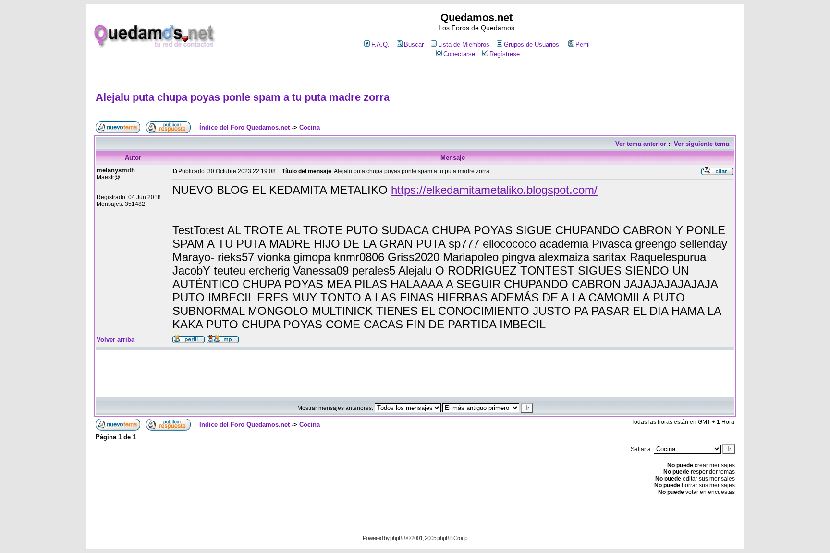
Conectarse (459, 54)
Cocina (309, 127)
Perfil (582, 44)
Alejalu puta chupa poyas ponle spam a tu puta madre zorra (243, 97)
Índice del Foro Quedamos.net (244, 127)
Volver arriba (115, 339)
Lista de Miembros (463, 44)
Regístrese (504, 54)
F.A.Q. (380, 44)
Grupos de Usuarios (531, 44)
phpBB (397, 538)
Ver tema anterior (640, 143)
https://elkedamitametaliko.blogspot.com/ (494, 189)
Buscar (414, 44)
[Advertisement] (415, 75)
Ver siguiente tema (701, 143)
